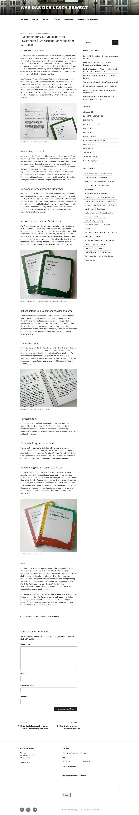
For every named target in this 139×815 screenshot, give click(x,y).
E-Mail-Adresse (27, 685)
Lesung (100, 221)
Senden (66, 795)
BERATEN (55, 617)
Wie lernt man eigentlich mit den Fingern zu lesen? (100, 82)
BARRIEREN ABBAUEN (42, 617)
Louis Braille (106, 225)
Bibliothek (31, 602)
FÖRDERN (87, 128)
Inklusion (87, 217)
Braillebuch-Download (106, 197)
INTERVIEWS (88, 136)
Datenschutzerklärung (69, 810)
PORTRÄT (87, 148)
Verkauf (44, 602)
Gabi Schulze (48, 33)
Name (23, 674)
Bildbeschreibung (90, 185)
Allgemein (28, 617)
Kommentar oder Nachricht (74, 776)
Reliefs (97, 236)
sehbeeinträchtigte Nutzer (93, 240)
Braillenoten (101, 201)
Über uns (57, 19)
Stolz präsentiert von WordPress (90, 810)
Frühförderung (89, 209)
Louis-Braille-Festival (91, 225)
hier (49, 605)
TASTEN (86, 153)
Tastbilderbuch (105, 252)
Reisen (114, 232)
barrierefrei (88, 181)
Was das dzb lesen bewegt (54, 7)
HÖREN (86, 132)
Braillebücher (89, 201)
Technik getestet (90, 256)
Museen (87, 228)
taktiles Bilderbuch (90, 252)
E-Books (112, 205)
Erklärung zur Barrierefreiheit (87, 19)
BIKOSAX (111, 181)
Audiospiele (103, 178)
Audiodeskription (90, 178)
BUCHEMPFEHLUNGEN (91, 124)
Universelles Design (106, 256)
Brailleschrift (112, 201)
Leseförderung (89, 221)
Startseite (24, 19)
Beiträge (35, 19)
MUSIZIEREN (88, 144)
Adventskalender (106, 174)
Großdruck (101, 209)
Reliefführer (88, 236)
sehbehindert (110, 240)
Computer (88, 205)
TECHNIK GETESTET (90, 157)
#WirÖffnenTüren (90, 174)
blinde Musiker (89, 189)
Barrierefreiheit (100, 181)
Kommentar (26, 644)
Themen (45, 19)
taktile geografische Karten (93, 248)
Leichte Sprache (99, 217)
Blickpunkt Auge (105, 185)
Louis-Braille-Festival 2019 (92, 140)
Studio (103, 244)
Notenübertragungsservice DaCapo (96, 232)
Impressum (68, 19)
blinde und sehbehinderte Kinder (95, 193)
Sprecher (95, 244)
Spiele (86, 244)
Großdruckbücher (90, 213)
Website (23, 697)
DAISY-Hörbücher (100, 205)
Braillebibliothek (90, 197)
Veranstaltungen (89, 161)
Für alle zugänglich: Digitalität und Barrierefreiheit (100, 86)
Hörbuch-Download (106, 213)
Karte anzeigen (25, 762)
